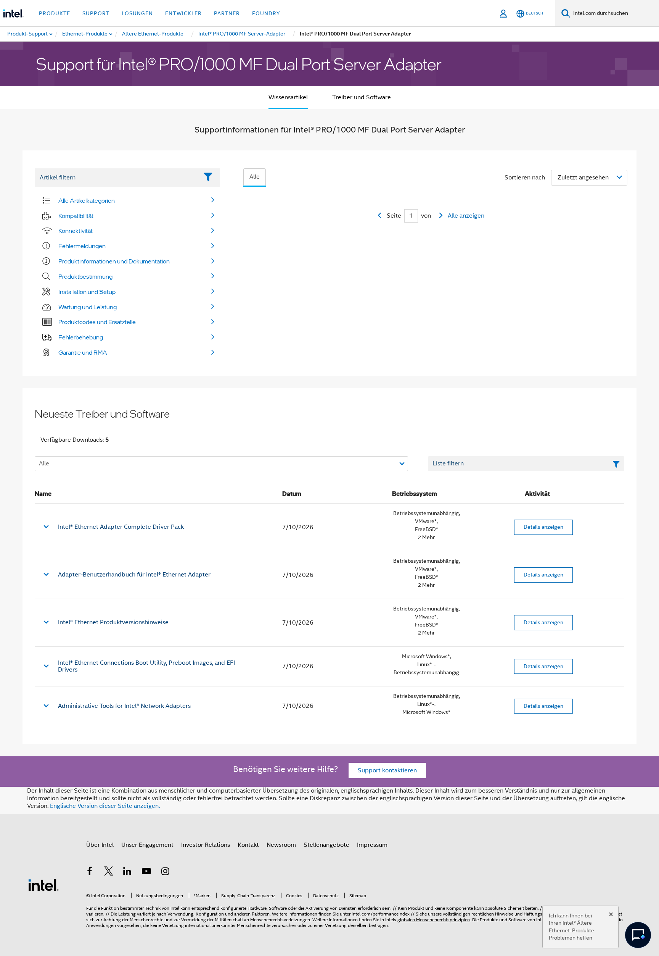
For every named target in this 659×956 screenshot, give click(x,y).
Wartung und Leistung (87, 307)
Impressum (372, 845)
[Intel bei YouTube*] (146, 872)
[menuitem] (85, 34)
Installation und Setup (87, 292)
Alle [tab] (254, 177)
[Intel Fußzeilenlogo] (43, 884)
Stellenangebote (326, 845)
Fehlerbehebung (80, 337)
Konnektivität (75, 230)
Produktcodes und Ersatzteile (97, 322)
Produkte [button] (54, 13)
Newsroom (281, 845)
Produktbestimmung (85, 276)
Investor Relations (205, 845)
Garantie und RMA (82, 352)
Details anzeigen (543, 526)
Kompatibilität (75, 216)
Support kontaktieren (387, 770)
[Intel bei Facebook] (89, 872)
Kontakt (248, 845)
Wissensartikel (288, 97)
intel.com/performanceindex (381, 914)
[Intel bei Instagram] (165, 872)
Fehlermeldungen (82, 246)
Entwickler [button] (183, 13)
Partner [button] (227, 13)
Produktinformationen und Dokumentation (114, 261)
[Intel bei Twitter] (108, 872)
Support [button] (95, 13)
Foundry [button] (266, 13)
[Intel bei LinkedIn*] (127, 872)
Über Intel (100, 845)
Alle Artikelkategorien (86, 200)
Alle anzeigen (466, 216)
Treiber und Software (361, 97)
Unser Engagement (147, 845)
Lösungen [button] (137, 13)
